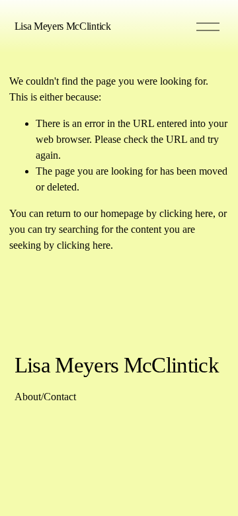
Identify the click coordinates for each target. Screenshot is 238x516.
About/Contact (45, 396)
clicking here (186, 213)
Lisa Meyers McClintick (63, 26)
